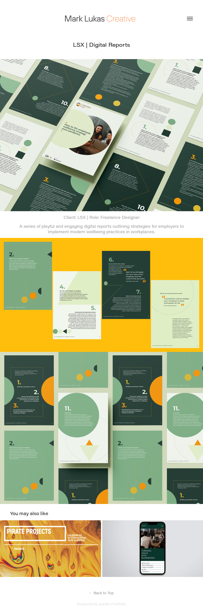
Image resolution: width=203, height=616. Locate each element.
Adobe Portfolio (112, 604)
